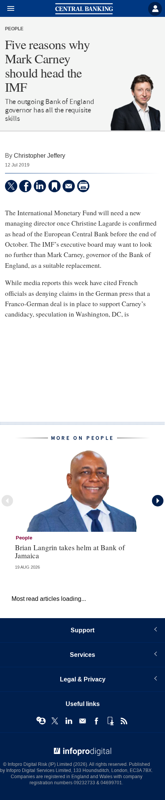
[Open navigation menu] (7, 9)
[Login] (155, 9)
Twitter (54, 721)
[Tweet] (11, 186)
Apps (110, 721)
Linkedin (68, 721)
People (14, 29)
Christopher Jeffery (39, 155)
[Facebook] (25, 186)
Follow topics (41, 721)
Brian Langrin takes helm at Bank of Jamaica (70, 551)
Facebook (96, 721)
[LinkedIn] (40, 186)
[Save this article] (54, 186)
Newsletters (82, 721)
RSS (124, 721)
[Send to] (69, 186)
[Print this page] (83, 186)
